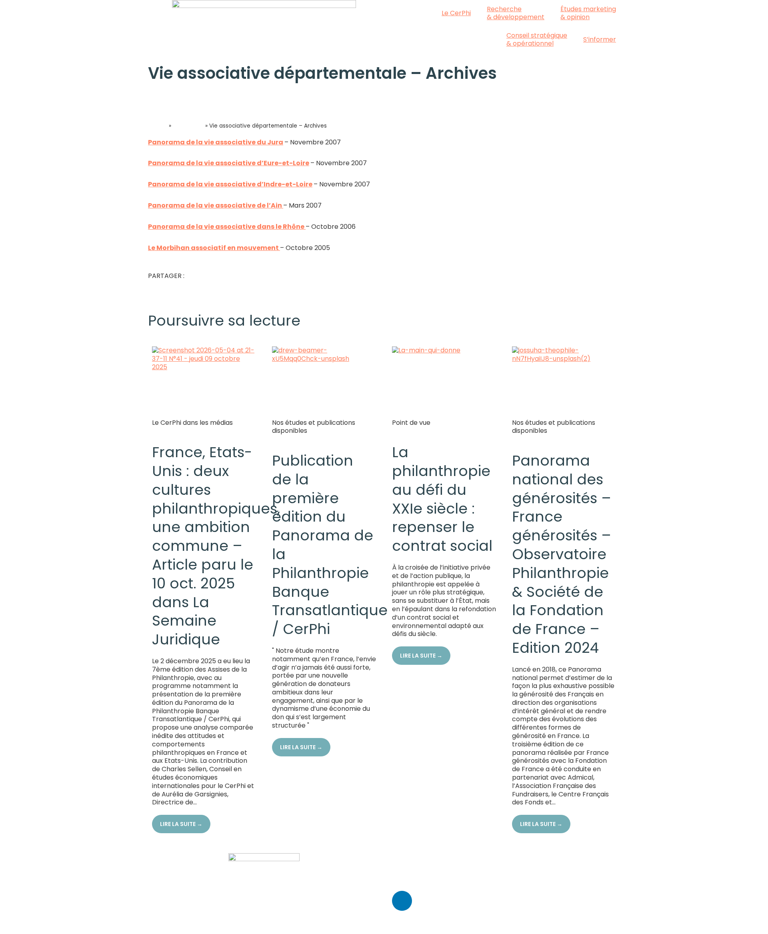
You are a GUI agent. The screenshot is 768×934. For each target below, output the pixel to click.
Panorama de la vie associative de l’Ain (215, 205)
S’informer (599, 39)
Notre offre (188, 126)
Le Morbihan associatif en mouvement (214, 247)
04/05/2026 (171, 431)
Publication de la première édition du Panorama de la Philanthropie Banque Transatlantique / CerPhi (330, 544)
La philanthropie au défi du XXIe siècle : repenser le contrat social (442, 499)
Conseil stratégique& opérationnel (536, 39)
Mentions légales (418, 878)
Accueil (157, 126)
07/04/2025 (531, 439)
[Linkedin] (402, 901)
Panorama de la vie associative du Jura (215, 142)
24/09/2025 (290, 439)
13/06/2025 (409, 431)
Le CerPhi (456, 13)
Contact (405, 857)
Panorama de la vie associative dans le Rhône (227, 226)
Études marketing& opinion (588, 13)
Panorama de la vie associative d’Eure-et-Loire (228, 163)
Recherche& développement (515, 13)
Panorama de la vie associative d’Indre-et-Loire (230, 184)
